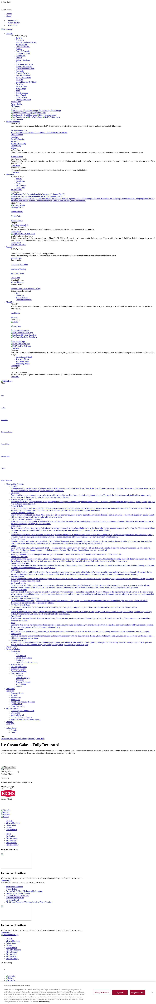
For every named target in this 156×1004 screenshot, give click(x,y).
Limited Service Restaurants (26, 662)
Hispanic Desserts (22, 73)
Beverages (20, 40)
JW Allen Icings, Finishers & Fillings (79, 600)
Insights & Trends (17, 273)
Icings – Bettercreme (82, 593)
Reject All (120, 993)
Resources (10, 174)
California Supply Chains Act (17, 895)
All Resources (16, 190)
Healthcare (20, 295)
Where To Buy (14, 23)
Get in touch (5, 880)
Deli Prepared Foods (19, 667)
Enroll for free (16, 258)
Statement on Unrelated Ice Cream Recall (15, 899)
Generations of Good (24, 357)
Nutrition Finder (17, 212)
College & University (24, 658)
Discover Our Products (15, 484)
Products (9, 34)
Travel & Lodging (18, 139)
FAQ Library (21, 185)
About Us (9, 302)
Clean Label (20, 188)
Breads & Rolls (21, 45)
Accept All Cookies (137, 993)
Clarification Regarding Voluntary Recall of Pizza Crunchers (29, 902)
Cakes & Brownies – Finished (83, 515)
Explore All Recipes (18, 245)
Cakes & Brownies (23, 48)
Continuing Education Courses (22, 711)
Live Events (15, 278)
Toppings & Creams (23, 100)
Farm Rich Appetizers (24, 67)
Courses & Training (18, 269)
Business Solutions (13, 122)
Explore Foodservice (19, 130)
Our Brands (10, 689)
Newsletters (20, 181)
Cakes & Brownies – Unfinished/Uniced (82, 521)
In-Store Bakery (17, 664)
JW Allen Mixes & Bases (74, 606)
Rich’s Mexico (11, 843)
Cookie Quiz (16, 216)
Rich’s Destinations (10, 835)
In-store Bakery (17, 157)
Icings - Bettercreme (23, 78)
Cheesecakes (20, 56)
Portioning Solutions (18, 671)
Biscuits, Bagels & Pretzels (26, 42)
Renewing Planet (22, 359)
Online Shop (13, 20)
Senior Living (16, 146)
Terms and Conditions (14, 887)
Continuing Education (19, 264)
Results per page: (7, 786)
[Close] (152, 992)
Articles (19, 179)
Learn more (15, 166)
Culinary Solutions (23, 60)
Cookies (19, 58)
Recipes (14, 695)
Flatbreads (20, 71)
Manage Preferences (102, 993)
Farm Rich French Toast (25, 69)
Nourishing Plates (22, 361)
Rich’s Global (11, 840)
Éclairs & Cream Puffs (24, 64)
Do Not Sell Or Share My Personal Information (24, 891)
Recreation (15, 141)
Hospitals (14, 137)
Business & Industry (18, 144)
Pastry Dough (21, 89)
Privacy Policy (11, 889)
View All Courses (17, 282)
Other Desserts (21, 97)
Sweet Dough (21, 95)
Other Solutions (17, 135)
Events (18, 183)
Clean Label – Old (18, 706)
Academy (9, 247)
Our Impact (15, 366)
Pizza (18, 91)
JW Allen (26, 81)
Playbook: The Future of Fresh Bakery (25, 289)
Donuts (18, 62)
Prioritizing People (23, 363)
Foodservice (15, 651)
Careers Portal (11, 830)
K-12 (18, 293)
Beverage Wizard (17, 207)
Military (14, 148)
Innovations (15, 700)
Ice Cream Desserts (23, 75)
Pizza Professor (17, 220)
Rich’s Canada (11, 838)
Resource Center (17, 693)
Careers (9, 827)
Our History (15, 313)
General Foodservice (24, 300)
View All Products (13, 823)
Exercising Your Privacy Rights (18, 893)
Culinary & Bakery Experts (21, 717)
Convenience (21, 656)
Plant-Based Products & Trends (23, 702)
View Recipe (16, 231)
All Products (15, 106)
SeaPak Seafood (22, 93)
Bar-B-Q (19, 38)
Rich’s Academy (12, 708)
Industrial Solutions (18, 669)
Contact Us (12, 25)
